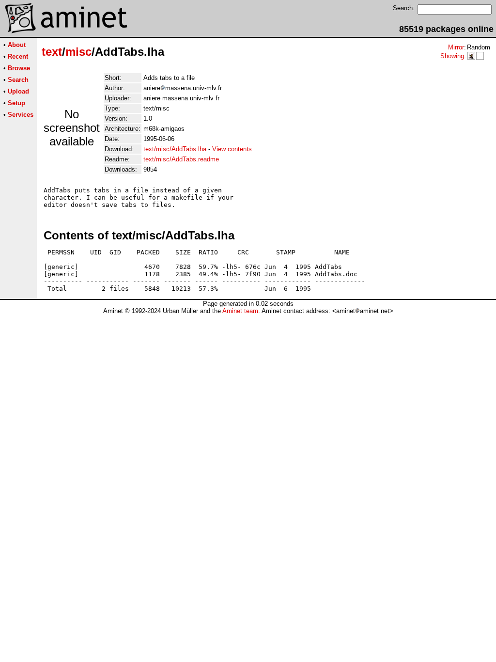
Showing (452, 56)
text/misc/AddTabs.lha (174, 149)
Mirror (456, 47)
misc (78, 51)
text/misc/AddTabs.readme (181, 159)
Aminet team (240, 311)
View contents (232, 149)
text (52, 51)
